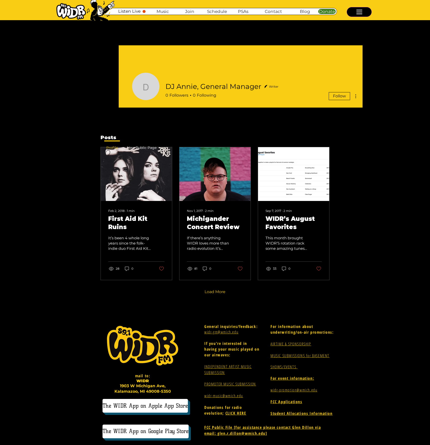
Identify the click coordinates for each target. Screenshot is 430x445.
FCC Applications (286, 401)
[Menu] (359, 12)
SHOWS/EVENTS (284, 367)
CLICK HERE (235, 413)
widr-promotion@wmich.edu (293, 390)
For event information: (292, 378)
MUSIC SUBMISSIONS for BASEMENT (299, 355)
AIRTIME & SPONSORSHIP (290, 344)
